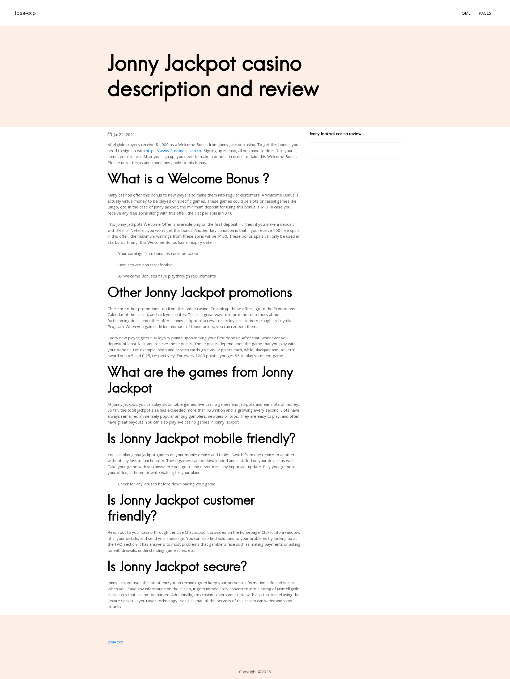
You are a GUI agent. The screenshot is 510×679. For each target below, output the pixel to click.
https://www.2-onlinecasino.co (173, 150)
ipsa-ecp (25, 12)
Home (464, 13)
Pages (485, 13)
